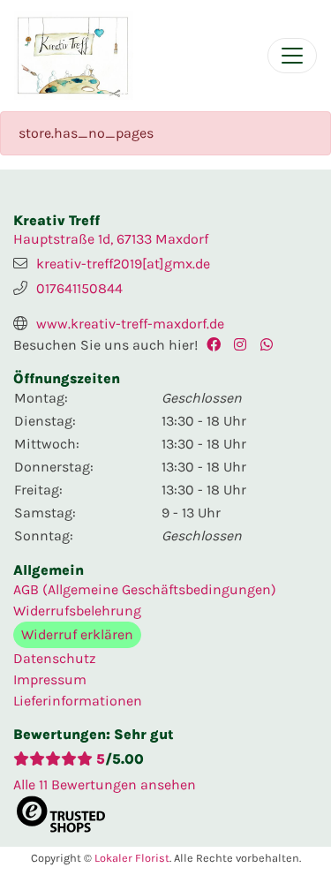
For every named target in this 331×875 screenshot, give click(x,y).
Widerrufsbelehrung (77, 610)
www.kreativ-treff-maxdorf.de (130, 323)
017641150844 (79, 288)
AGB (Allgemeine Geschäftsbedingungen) (144, 589)
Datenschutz (54, 658)
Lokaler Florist (131, 857)
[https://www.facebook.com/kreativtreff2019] (217, 344)
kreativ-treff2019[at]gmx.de (123, 263)
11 (104, 784)
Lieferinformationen (77, 700)
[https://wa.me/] (271, 344)
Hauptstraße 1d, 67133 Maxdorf (110, 238)
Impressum (50, 679)
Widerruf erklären (77, 634)
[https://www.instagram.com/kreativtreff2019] (244, 344)
